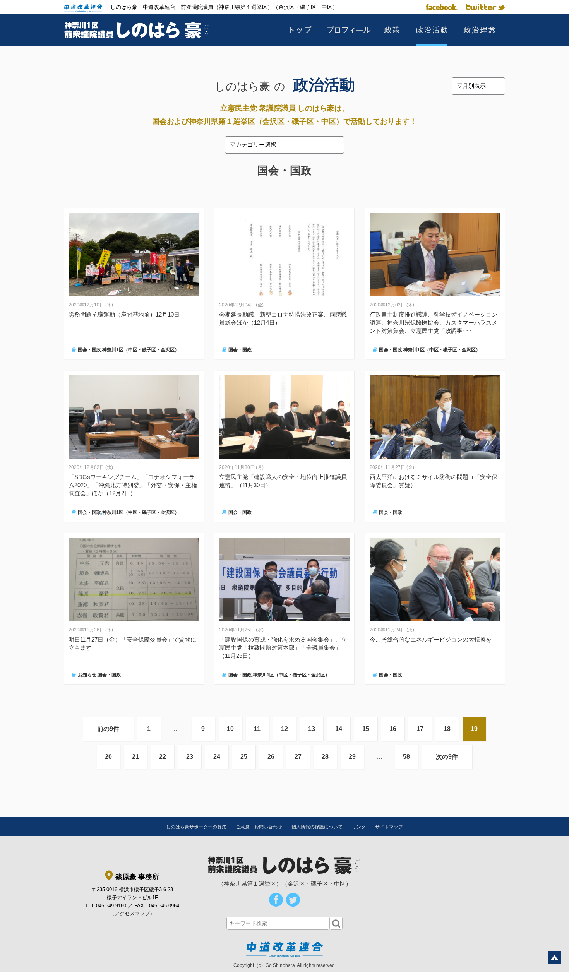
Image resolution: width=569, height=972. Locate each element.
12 (284, 729)
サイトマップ (389, 827)
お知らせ (87, 675)
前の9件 (108, 729)
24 (216, 756)
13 (311, 729)
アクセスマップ (132, 913)
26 (270, 756)
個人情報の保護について (317, 827)
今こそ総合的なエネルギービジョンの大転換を (431, 639)
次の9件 (447, 756)
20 (108, 756)
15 (365, 729)
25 (243, 756)
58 (406, 756)
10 (230, 729)
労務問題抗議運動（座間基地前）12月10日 (124, 314)
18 (447, 729)
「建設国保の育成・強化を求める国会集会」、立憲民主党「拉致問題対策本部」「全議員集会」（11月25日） (283, 647)
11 (257, 729)
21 (135, 756)
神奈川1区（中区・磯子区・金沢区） (140, 350)
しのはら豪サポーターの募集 (196, 827)
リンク (359, 827)
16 (392, 729)
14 (338, 729)
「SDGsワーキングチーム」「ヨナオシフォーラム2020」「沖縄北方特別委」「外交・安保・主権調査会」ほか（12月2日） (133, 485)
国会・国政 (89, 350)
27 (298, 756)
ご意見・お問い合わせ (259, 827)
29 (352, 756)
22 (162, 756)
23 (189, 756)
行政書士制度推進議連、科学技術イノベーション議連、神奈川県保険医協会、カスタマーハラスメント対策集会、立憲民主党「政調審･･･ (433, 322)
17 (419, 729)
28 (325, 756)
